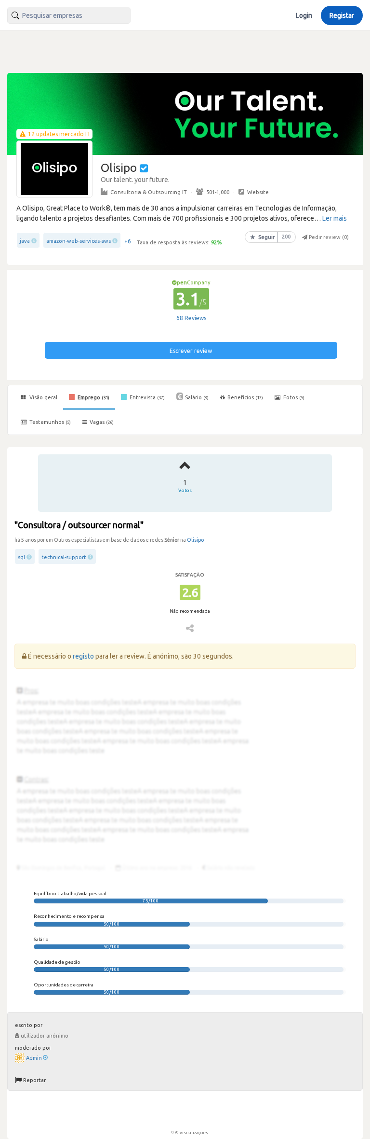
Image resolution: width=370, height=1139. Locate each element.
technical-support (63, 557)
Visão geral (42, 397)
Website (258, 192)
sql (21, 557)
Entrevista (146, 397)
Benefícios (245, 397)
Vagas (102, 422)
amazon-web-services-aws (78, 241)
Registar (342, 15)
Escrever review (191, 351)
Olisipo (195, 540)
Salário (197, 397)
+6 (127, 241)
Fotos (293, 397)
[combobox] (69, 15)
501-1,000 (217, 192)
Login (304, 15)
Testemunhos (49, 422)
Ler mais (334, 218)
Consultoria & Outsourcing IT (148, 192)
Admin (34, 1058)
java (25, 241)
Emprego (92, 397)
